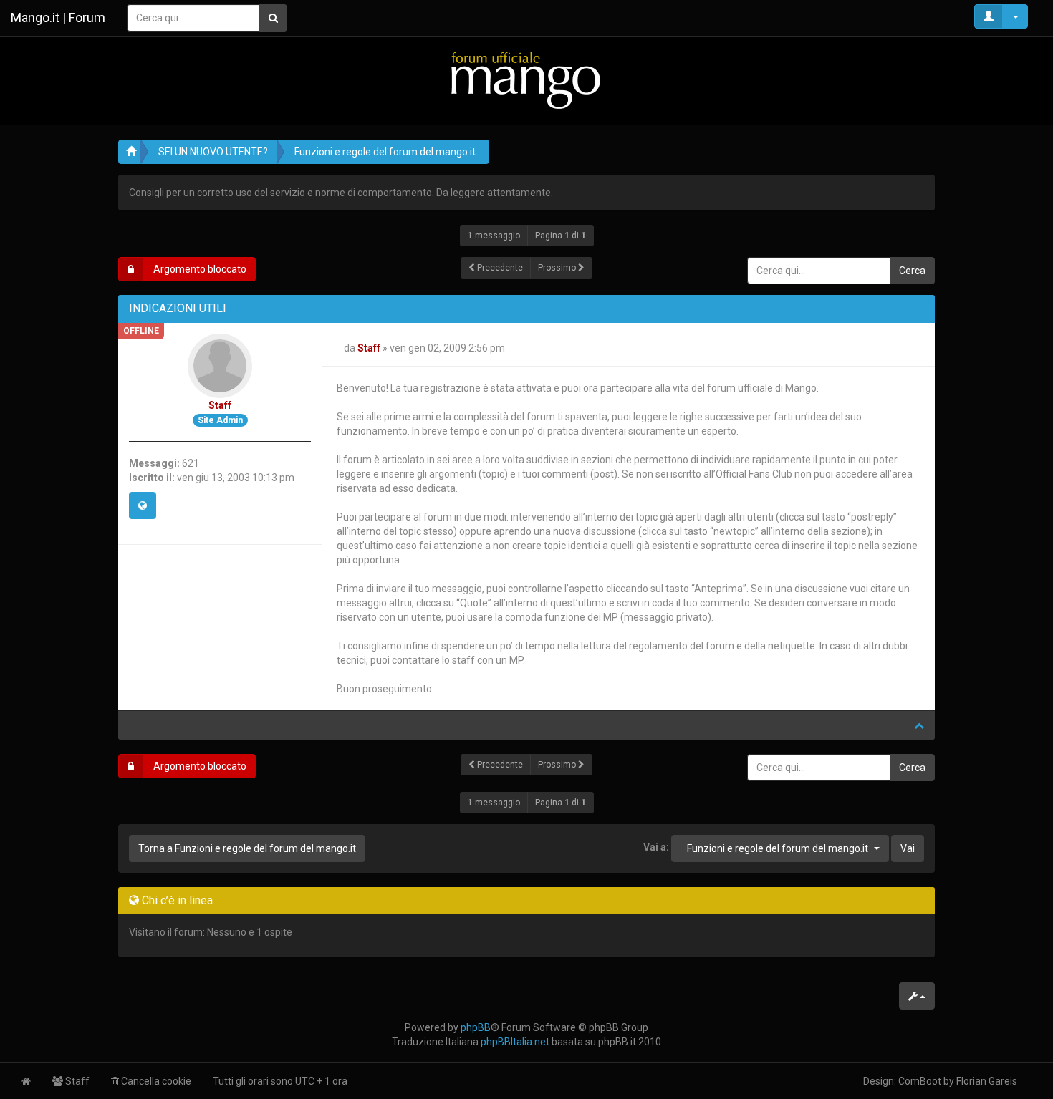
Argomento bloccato (198, 269)
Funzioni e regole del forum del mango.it (385, 152)
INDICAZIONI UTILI (177, 308)
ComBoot (919, 1081)
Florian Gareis (986, 1081)
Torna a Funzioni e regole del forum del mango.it (247, 848)
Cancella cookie (155, 1081)
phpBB (476, 1027)
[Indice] (526, 80)
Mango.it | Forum (58, 17)
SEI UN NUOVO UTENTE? (213, 152)
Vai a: (656, 847)
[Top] (919, 725)
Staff (219, 405)
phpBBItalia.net (515, 1041)
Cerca (912, 270)
